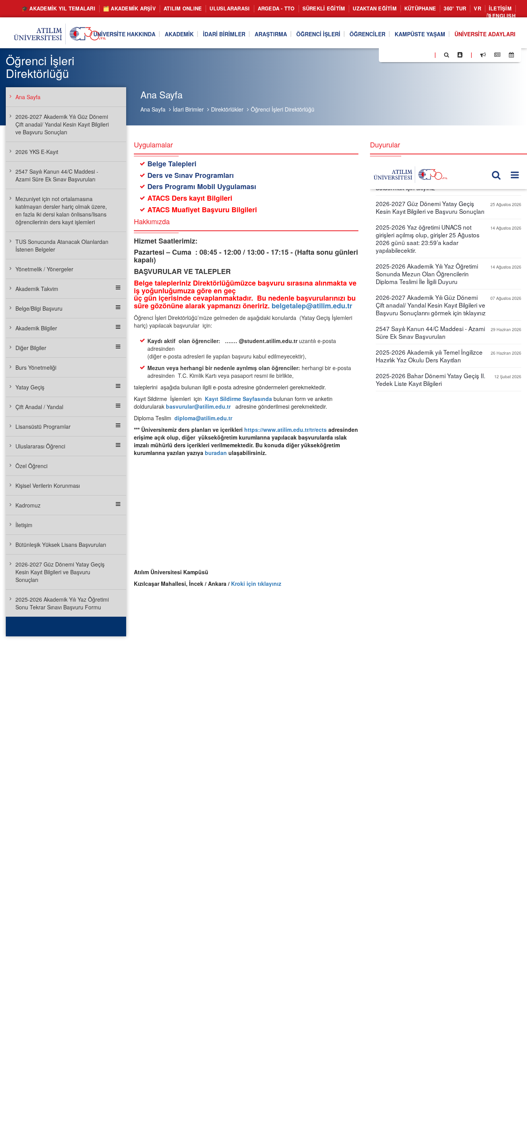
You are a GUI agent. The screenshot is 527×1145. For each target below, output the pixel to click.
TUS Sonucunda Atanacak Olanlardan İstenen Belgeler (61, 245)
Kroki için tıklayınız (256, 583)
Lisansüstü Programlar (43, 426)
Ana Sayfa (153, 109)
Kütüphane (420, 8)
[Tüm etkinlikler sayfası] (511, 55)
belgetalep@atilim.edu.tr (312, 306)
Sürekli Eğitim (323, 8)
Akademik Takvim (36, 289)
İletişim (500, 8)
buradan (215, 453)
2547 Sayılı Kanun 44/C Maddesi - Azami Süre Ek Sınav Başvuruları (56, 175)
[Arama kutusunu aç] (446, 55)
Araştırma (271, 34)
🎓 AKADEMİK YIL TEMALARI (58, 8)
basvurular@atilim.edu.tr (198, 406)
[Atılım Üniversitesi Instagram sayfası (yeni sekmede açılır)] (415, 54)
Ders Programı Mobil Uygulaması (201, 186)
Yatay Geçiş (29, 387)
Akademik (179, 34)
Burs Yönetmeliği (35, 367)
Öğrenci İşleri (318, 34)
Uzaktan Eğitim (375, 8)
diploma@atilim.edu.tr (203, 418)
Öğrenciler (367, 34)
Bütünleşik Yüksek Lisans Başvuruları (60, 544)
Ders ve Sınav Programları (190, 175)
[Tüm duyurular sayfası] (483, 55)
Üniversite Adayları (484, 34)
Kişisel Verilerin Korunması (47, 485)
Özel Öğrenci (31, 466)
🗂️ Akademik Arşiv (129, 8)
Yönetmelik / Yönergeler (44, 269)
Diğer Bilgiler (30, 348)
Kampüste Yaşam (420, 34)
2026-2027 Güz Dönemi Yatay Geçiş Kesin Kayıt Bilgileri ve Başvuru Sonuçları (60, 571)
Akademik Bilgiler (36, 328)
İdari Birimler (224, 34)
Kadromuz (28, 505)
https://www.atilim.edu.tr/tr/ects (285, 429)
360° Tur (455, 8)
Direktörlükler (227, 109)
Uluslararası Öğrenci (40, 446)
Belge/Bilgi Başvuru (38, 308)
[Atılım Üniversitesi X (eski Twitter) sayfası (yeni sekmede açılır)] (396, 55)
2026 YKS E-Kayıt (36, 152)
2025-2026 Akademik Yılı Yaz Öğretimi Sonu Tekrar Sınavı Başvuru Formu (62, 603)
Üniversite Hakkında (124, 34)
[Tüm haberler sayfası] (497, 55)
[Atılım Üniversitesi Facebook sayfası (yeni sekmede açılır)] (387, 54)
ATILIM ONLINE (183, 8)
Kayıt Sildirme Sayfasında (237, 399)
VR (477, 8)
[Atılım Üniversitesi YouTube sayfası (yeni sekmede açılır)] (425, 54)
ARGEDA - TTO (276, 8)
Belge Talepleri (171, 164)
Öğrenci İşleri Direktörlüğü (282, 109)
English (503, 15)
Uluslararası (229, 8)
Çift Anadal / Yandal (39, 407)
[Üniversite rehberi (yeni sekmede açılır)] (460, 55)
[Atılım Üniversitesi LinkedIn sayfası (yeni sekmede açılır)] (405, 54)
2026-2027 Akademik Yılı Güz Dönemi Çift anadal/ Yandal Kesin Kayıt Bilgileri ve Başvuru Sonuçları (62, 124)
